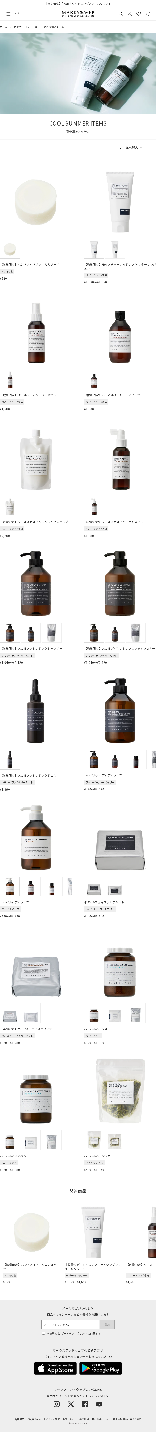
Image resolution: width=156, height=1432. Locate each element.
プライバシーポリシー (74, 1333)
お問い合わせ (70, 1419)
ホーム (4, 26)
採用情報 (84, 1419)
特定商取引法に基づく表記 (127, 1419)
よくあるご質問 (51, 1419)
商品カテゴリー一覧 (25, 26)
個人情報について (101, 1419)
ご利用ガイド (34, 1419)
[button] (8, 14)
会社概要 (19, 1419)
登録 (107, 1324)
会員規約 (52, 1333)
